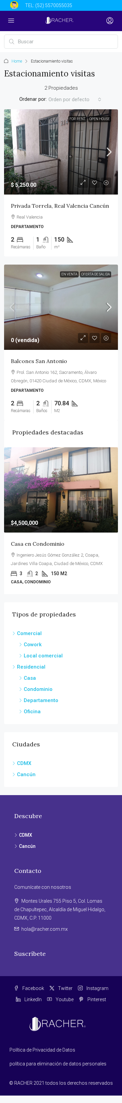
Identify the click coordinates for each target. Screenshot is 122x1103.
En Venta (69, 274)
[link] (61, 152)
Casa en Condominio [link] (37, 543)
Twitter (65, 988)
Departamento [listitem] (41, 700)
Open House (99, 119)
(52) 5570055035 (53, 5)
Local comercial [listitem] (43, 656)
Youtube (64, 999)
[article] (61, 520)
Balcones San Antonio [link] (39, 361)
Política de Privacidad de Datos (42, 1050)
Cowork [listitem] (33, 644)
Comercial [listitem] (29, 633)
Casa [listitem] (30, 678)
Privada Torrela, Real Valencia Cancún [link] (60, 205)
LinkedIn (32, 999)
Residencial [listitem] (31, 667)
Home (17, 61)
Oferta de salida (95, 274)
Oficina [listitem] (32, 711)
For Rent (77, 119)
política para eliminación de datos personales (57, 1063)
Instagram (96, 988)
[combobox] (74, 99)
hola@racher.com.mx (44, 929)
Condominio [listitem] (38, 689)
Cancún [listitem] (26, 774)
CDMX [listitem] (24, 763)
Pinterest (96, 999)
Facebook (32, 988)
